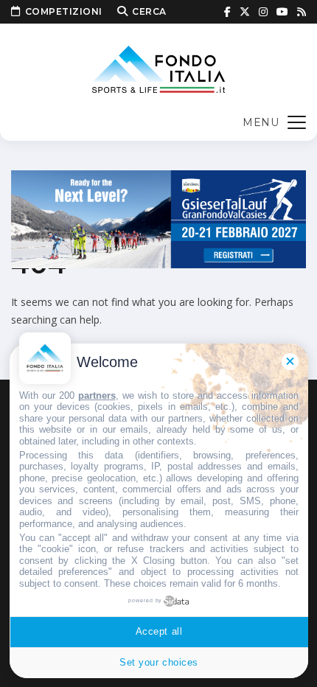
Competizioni (63, 11)
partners (97, 395)
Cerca (149, 11)
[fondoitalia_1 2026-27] (158, 218)
